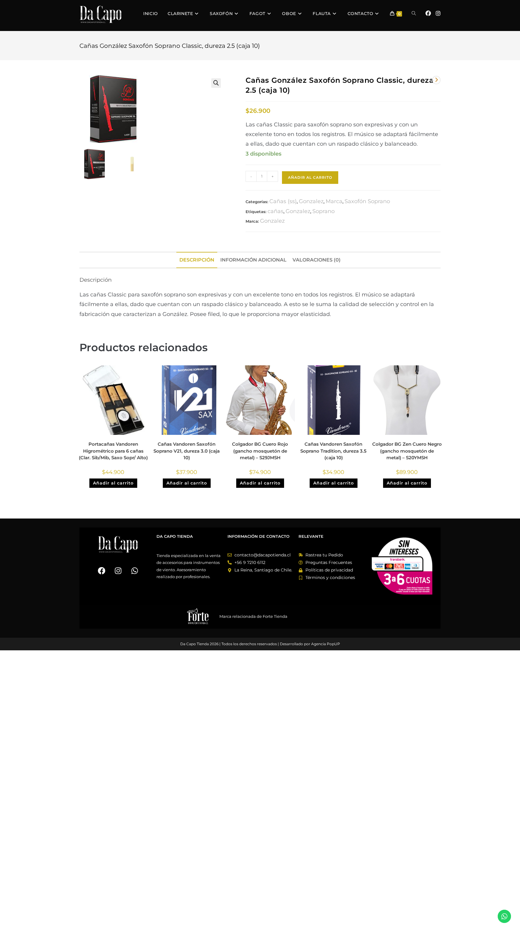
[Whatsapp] (134, 570)
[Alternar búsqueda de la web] (414, 13)
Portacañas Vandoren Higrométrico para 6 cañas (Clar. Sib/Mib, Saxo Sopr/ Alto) (113, 450)
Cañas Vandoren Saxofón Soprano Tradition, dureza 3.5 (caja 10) (333, 450)
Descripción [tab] (196, 260)
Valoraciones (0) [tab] (316, 260)
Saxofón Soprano (367, 201)
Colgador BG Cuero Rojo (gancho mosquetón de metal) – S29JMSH (260, 450)
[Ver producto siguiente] (436, 80)
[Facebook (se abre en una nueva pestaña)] (428, 13)
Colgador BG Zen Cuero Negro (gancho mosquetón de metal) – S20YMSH (407, 450)
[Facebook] (101, 570)
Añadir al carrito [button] (113, 483)
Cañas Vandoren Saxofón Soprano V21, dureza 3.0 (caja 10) (186, 450)
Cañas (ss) (283, 201)
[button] (216, 83)
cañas (275, 211)
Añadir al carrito (310, 177)
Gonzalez (311, 201)
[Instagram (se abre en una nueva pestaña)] (438, 13)
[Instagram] (117, 570)
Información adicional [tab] (253, 260)
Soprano (323, 211)
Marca (334, 201)
